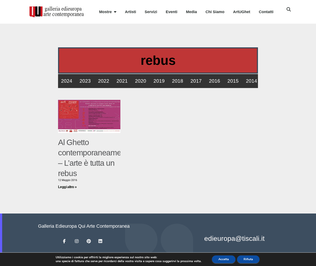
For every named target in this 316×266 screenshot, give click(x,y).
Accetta (223, 259)
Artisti (130, 12)
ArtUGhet (241, 12)
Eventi (171, 12)
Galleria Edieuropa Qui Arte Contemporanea (84, 226)
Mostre (105, 12)
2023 (85, 81)
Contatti (266, 12)
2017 (196, 81)
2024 (66, 81)
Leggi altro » (67, 187)
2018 (177, 81)
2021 (122, 81)
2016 (214, 81)
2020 (140, 81)
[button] (288, 9)
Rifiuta (248, 259)
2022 (103, 81)
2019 (159, 81)
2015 (233, 81)
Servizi (151, 12)
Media (191, 12)
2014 (251, 81)
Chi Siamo (215, 12)
